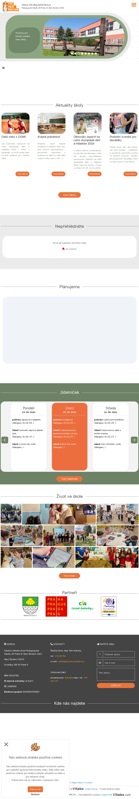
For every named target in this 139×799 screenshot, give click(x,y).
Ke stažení (71, 248)
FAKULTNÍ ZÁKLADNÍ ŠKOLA (36, 5)
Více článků (69, 194)
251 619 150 (60, 656)
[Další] (134, 440)
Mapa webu (77, 782)
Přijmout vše (35, 789)
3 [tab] (79, 53)
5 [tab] (86, 53)
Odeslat (116, 685)
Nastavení (35, 794)
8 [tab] (96, 53)
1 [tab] (72, 53)
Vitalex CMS (106, 795)
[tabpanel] (82, 37)
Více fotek (69, 575)
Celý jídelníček (69, 478)
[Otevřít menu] (134, 5)
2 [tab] (75, 53)
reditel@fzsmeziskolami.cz (71, 661)
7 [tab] (92, 53)
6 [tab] (89, 53)
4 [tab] (82, 53)
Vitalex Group (91, 789)
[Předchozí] (4, 440)
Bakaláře (69, 677)
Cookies (88, 782)
